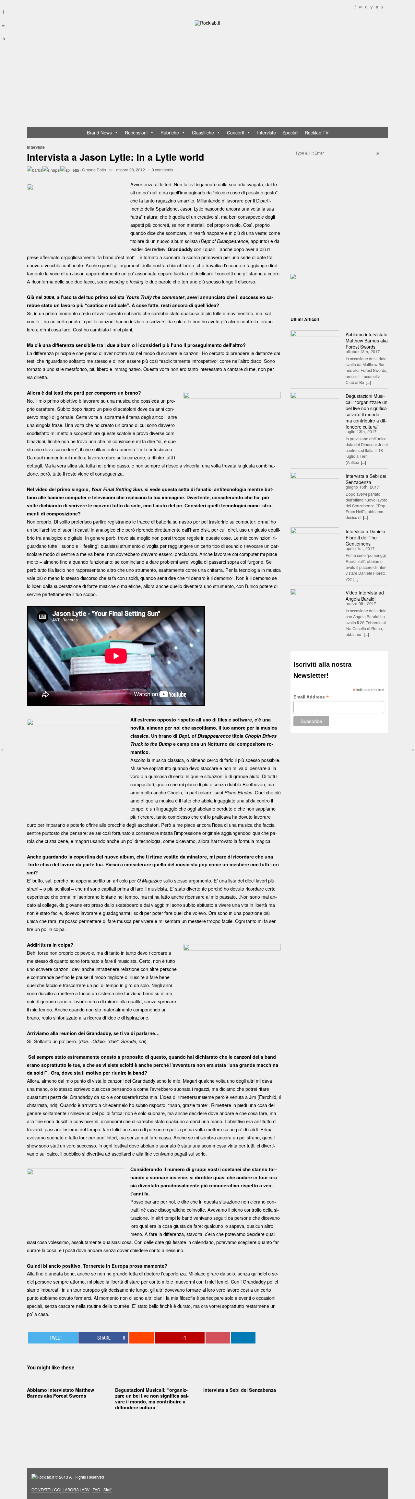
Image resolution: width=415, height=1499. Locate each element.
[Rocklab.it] (207, 22)
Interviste (266, 132)
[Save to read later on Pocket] (218, 1337)
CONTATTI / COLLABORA (55, 1490)
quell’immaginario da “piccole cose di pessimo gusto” (223, 192)
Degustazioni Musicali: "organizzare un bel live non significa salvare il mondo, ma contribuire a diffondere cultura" (366, 411)
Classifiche (203, 132)
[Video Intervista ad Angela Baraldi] (314, 605)
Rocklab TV (316, 132)
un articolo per (134, 880)
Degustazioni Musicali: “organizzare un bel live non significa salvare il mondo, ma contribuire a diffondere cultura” (152, 1399)
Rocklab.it (45, 1477)
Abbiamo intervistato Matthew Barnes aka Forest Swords (60, 1393)
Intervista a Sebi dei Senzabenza (239, 1390)
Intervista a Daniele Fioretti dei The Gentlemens (365, 537)
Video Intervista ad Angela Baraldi (365, 595)
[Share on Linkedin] (243, 1337)
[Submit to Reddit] (141, 1337)
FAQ (96, 1490)
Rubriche (169, 132)
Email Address (311, 697)
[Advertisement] (210, 77)
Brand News (99, 132)
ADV (85, 1490)
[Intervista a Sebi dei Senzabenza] (314, 488)
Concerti (235, 132)
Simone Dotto (94, 170)
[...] (368, 382)
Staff (107, 1490)
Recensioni (136, 132)
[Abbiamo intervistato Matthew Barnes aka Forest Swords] (314, 346)
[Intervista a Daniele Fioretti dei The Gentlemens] (314, 543)
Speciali (290, 132)
